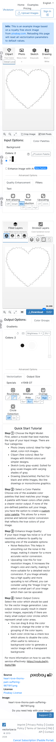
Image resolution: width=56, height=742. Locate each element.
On (14, 418)
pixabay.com (18, 33)
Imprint (21, 724)
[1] (18, 235)
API (40, 731)
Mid (22, 204)
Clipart (9, 56)
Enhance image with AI (26, 168)
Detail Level (9, 61)
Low (29, 207)
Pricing (27, 8)
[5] (37, 239)
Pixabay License (13, 692)
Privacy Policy (35, 724)
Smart (15, 204)
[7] (32, 239)
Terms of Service (36, 728)
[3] (49, 239)
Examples (32, 4)
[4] (24, 235)
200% (45, 204)
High (35, 207)
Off (8, 418)
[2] (43, 239)
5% (46, 333)
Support (44, 715)
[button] (48, 2)
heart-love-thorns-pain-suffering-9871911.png (14, 682)
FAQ (50, 728)
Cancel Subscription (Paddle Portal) (33, 740)
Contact (49, 731)
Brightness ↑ (33, 333)
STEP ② (1, 160)
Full (38, 398)
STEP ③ (1, 201)
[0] (6, 235)
